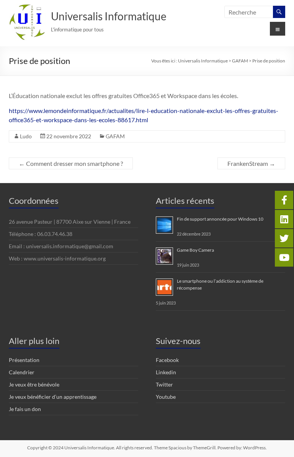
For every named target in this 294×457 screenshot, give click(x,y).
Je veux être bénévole (34, 384)
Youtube (166, 396)
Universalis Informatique (109, 16)
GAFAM (115, 136)
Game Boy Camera (195, 250)
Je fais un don (25, 409)
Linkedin (166, 372)
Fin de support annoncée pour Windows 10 (220, 219)
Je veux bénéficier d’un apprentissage (52, 396)
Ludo (26, 136)
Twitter (164, 384)
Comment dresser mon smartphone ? (71, 163)
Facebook (167, 360)
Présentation (24, 360)
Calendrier (21, 372)
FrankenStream (251, 163)
